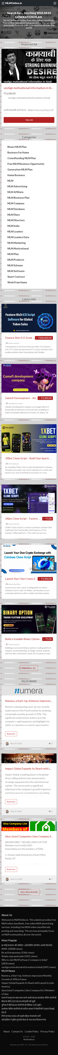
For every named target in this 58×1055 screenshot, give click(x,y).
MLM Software (13, 464)
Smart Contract (13, 343)
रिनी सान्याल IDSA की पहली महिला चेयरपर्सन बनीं (21, 1016)
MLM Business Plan (15, 404)
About (6, 1031)
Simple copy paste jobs (12, 956)
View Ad (34, 121)
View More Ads (29, 668)
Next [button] (53, 64)
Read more (12, 734)
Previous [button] (5, 64)
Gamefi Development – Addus (22, 398)
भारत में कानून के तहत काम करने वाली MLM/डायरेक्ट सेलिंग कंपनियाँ (28, 997)
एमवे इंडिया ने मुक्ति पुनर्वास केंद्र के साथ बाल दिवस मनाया (23, 1019)
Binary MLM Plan (14, 584)
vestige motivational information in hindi (29, 88)
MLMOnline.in (13, 3)
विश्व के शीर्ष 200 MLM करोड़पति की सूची (18, 1001)
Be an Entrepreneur (11, 952)
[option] (29, 87)
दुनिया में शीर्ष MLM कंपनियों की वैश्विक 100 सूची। (21, 1004)
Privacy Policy (47, 1031)
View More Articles (29, 892)
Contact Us (17, 1031)
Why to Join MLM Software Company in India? (24, 959)
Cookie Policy (32, 1031)
